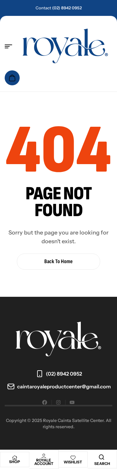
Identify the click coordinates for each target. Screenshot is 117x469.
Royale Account (43, 462)
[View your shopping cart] (12, 77)
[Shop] (14, 457)
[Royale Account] (43, 456)
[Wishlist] (73, 458)
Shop (14, 461)
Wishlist (73, 462)
